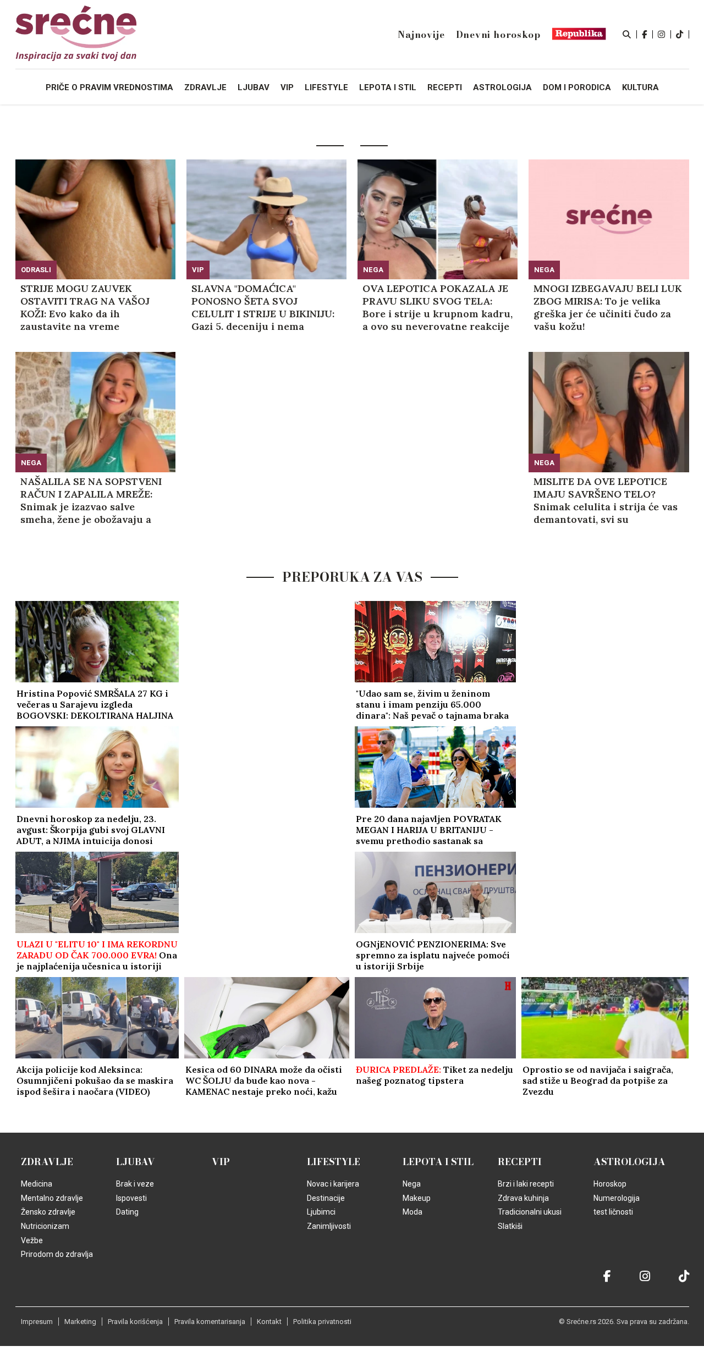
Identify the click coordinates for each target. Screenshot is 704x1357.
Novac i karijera (333, 1183)
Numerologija (616, 1198)
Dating (127, 1211)
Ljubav (135, 1162)
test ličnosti (613, 1211)
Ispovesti (131, 1198)
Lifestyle (333, 1162)
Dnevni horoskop (498, 34)
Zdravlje (47, 1162)
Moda (412, 1211)
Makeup (417, 1198)
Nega (373, 269)
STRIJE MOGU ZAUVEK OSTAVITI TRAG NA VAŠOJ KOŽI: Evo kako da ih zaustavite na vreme (85, 307)
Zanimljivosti (329, 1226)
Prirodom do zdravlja (57, 1254)
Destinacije (326, 1198)
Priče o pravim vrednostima (109, 87)
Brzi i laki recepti (526, 1183)
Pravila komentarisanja (209, 1321)
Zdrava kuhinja (523, 1198)
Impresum (37, 1321)
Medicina (36, 1183)
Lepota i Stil (438, 1162)
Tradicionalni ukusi (530, 1211)
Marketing (80, 1321)
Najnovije (421, 34)
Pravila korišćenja (135, 1321)
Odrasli (36, 269)
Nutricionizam (45, 1226)
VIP (198, 269)
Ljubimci (321, 1211)
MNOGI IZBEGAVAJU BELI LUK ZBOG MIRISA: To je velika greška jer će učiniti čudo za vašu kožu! (608, 307)
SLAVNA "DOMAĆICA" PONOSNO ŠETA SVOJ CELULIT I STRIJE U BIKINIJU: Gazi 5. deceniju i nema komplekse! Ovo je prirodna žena (262, 307)
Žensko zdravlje (48, 1211)
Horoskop (609, 1183)
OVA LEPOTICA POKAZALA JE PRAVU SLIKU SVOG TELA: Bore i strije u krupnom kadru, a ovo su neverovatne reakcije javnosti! (437, 307)
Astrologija (629, 1162)
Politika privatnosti (322, 1321)
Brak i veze (135, 1183)
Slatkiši (510, 1226)
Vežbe (32, 1240)
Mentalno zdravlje (52, 1198)
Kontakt (269, 1321)
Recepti (520, 1162)
